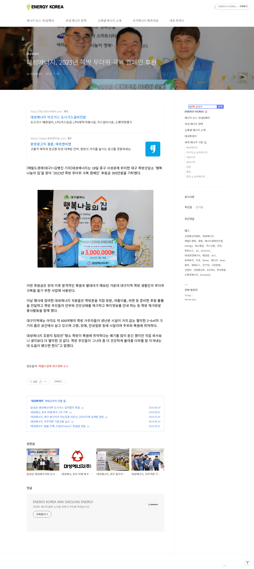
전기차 (205, 265)
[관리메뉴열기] (247, 562)
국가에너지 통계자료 (145, 20)
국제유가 (189, 260)
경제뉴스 (195, 265)
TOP (224, 566)
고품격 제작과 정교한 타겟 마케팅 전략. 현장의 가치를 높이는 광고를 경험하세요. (80, 149)
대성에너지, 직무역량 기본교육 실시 (50, 421)
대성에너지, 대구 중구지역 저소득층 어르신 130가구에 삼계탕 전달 (67, 417)
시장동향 (215, 265)
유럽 (188, 167)
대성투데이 (37, 401)
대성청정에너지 (192, 255)
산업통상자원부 (192, 236)
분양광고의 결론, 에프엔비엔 (50, 144)
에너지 (214, 260)
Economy (205, 274)
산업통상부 (199, 270)
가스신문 (210, 245)
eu (197, 250)
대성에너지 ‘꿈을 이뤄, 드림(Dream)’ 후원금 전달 (58, 426)
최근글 (188, 207)
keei (222, 260)
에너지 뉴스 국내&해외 (197, 118)
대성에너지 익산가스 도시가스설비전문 (58, 117)
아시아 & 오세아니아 (196, 152)
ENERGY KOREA (195, 111)
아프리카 (190, 157)
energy (189, 245)
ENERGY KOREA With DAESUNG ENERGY (63, 501)
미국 (198, 260)
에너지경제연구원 (214, 241)
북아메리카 (191, 147)
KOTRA (211, 270)
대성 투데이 (177, 20)
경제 (200, 241)
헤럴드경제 (190, 241)
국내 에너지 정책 (75, 20)
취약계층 (221, 270)
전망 (219, 245)
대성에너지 (208, 236)
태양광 (205, 255)
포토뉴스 (189, 250)
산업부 (188, 270)
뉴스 (213, 255)
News (205, 260)
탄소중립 (199, 245)
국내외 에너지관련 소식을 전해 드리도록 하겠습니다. (61, 506)
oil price (205, 250)
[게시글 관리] (45, 381)
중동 (188, 171)
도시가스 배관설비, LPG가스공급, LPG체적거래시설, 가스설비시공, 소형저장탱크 (81, 122)
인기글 (199, 207)
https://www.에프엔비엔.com (48, 138)
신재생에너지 (191, 274)
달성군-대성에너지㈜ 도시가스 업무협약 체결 (55, 407)
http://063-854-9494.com (46, 111)
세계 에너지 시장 (194, 142)
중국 (187, 265)
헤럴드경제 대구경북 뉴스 (53, 366)
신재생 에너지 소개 (109, 20)
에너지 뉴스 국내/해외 (40, 20)
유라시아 (190, 162)
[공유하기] (40, 381)
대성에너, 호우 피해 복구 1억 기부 (49, 412)
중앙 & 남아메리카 (195, 176)
